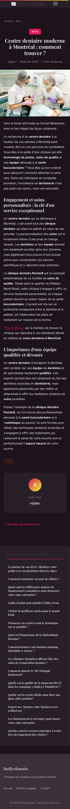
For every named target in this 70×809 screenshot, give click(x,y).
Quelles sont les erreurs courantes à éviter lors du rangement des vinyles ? (34, 732)
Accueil (8, 21)
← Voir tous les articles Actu (22, 524)
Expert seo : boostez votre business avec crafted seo (33, 708)
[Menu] (55, 3)
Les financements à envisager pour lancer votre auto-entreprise (34, 720)
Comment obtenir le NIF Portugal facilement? (29, 672)
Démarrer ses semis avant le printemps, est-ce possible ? (33, 625)
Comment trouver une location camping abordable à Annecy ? (33, 648)
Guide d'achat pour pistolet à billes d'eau (33, 603)
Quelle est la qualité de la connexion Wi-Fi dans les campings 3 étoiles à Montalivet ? (34, 684)
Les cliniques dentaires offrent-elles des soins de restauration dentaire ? (33, 660)
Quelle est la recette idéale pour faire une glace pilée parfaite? (34, 696)
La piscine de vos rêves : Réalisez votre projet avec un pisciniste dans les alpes (32, 568)
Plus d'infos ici (14, 328)
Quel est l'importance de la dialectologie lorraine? (33, 636)
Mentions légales (26, 788)
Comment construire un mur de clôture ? (33, 579)
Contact (45, 788)
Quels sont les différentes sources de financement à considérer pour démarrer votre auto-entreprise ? (34, 590)
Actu (18, 21)
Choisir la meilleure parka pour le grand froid (33, 612)
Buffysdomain (28, 3)
